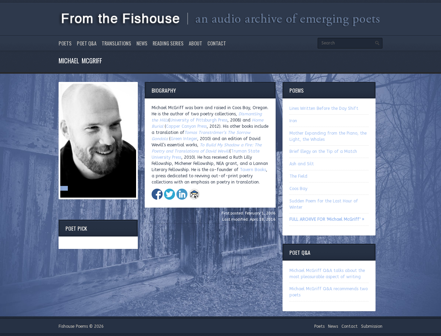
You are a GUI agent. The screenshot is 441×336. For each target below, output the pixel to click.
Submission (371, 326)
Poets (65, 43)
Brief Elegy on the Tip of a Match (323, 151)
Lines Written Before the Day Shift (323, 108)
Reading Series (168, 43)
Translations (116, 43)
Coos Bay (298, 188)
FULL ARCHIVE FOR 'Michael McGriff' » (326, 219)
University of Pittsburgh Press (198, 120)
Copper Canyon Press (186, 126)
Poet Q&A (86, 43)
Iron (293, 120)
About (195, 43)
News (141, 43)
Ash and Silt (301, 163)
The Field (298, 176)
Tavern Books (253, 169)
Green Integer (184, 138)
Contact (216, 43)
